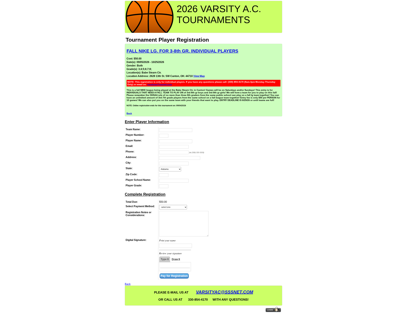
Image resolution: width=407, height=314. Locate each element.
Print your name (167, 240)
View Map (199, 76)
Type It (165, 259)
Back (129, 113)
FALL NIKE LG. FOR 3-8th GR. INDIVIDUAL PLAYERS (182, 50)
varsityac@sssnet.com (159, 84)
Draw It (176, 259)
